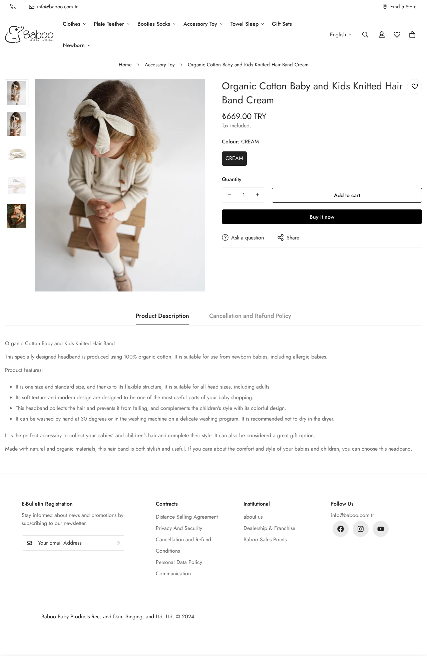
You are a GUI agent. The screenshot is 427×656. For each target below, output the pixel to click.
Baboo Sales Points (265, 539)
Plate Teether (109, 24)
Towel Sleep (245, 24)
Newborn (74, 45)
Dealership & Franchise (269, 528)
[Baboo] (29, 34)
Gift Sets (282, 24)
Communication (173, 573)
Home (125, 64)
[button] (412, 34)
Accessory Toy (200, 24)
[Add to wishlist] (414, 86)
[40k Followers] (361, 529)
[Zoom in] (190, 93)
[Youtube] (381, 529)
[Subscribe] (117, 543)
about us (253, 517)
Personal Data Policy (179, 562)
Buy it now (322, 216)
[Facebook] (341, 529)
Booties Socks (153, 24)
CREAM (234, 158)
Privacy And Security (179, 528)
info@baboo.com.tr (352, 515)
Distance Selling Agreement (187, 517)
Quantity (232, 179)
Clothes (71, 24)
